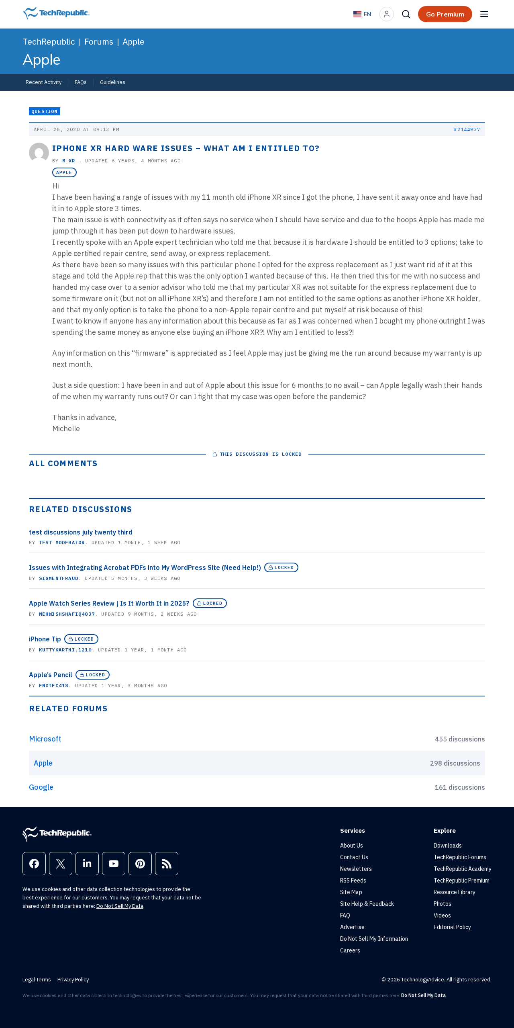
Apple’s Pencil (50, 675)
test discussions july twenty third (81, 532)
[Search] (406, 14)
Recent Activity (43, 82)
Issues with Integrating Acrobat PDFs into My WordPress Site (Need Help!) (145, 567)
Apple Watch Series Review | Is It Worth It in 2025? (109, 603)
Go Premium (445, 14)
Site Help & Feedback (367, 903)
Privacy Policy (73, 979)
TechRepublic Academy (463, 868)
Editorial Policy (452, 927)
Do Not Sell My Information (374, 938)
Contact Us (354, 857)
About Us (351, 845)
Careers (350, 950)
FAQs (81, 82)
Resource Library (454, 892)
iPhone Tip (45, 639)
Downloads (448, 845)
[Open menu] (484, 14)
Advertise (352, 927)
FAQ (345, 915)
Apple (133, 41)
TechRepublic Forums (460, 857)
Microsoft (45, 738)
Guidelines (112, 82)
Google (41, 787)
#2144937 (467, 129)
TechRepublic (48, 41)
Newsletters (356, 868)
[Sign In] (386, 14)
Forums (98, 41)
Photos (442, 903)
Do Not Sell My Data (119, 906)
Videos (442, 915)
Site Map (351, 892)
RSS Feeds (353, 880)
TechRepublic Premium (462, 880)
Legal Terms (36, 979)
